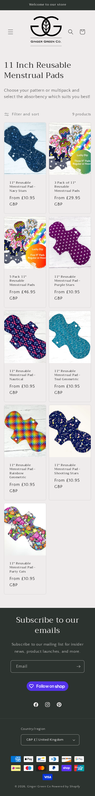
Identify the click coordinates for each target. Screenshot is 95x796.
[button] (10, 32)
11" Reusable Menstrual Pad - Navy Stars (23, 187)
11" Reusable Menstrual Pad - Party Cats (23, 567)
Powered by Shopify (66, 786)
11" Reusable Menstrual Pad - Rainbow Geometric (23, 471)
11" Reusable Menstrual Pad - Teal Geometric (67, 375)
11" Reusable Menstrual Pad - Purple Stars (67, 281)
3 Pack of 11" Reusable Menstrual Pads (67, 187)
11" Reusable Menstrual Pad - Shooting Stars (67, 469)
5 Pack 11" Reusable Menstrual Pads (22, 281)
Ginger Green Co (39, 786)
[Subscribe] (78, 666)
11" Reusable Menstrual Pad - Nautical (23, 375)
